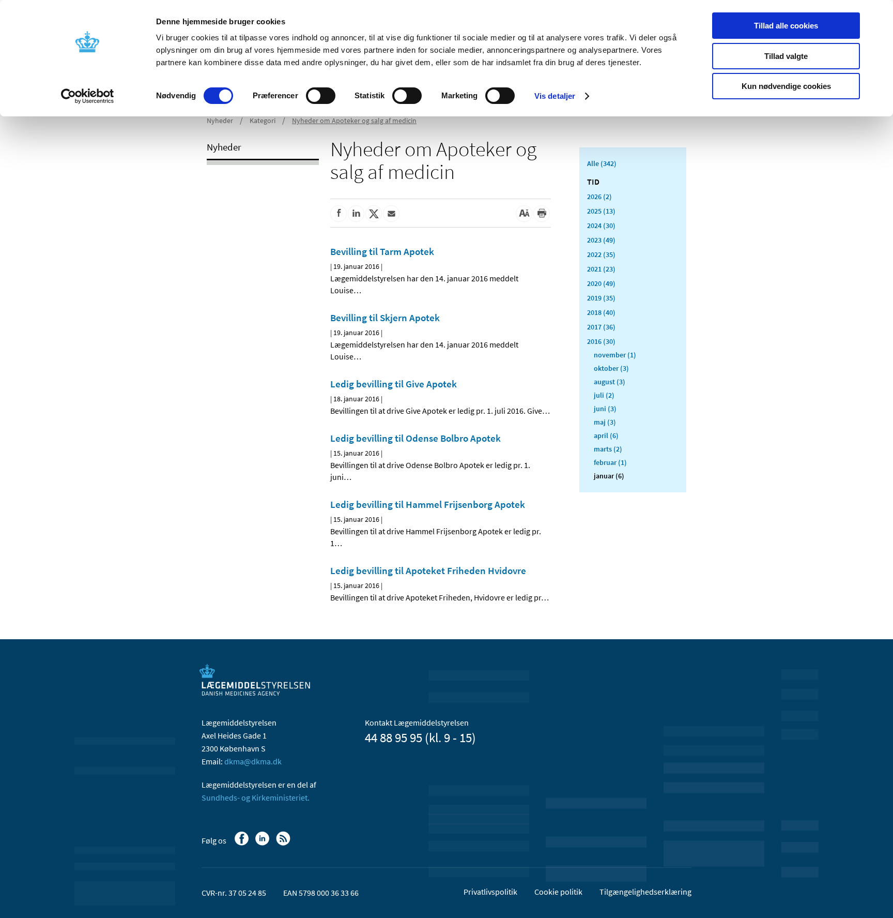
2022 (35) (601, 254)
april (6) (606, 435)
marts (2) (608, 449)
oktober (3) (611, 368)
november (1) (615, 354)
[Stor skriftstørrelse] (524, 213)
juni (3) (605, 408)
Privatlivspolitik (490, 891)
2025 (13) (601, 211)
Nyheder (220, 120)
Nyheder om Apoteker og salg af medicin (354, 120)
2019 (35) (601, 298)
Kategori (262, 120)
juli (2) (604, 395)
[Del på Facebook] (338, 213)
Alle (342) (602, 163)
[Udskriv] (541, 213)
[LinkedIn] (263, 843)
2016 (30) (601, 341)
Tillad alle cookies (786, 25)
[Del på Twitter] (373, 213)
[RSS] (284, 843)
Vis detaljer (554, 96)
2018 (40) (601, 312)
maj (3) (605, 422)
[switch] (320, 95)
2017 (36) (601, 327)
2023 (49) (601, 240)
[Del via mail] (391, 213)
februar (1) (610, 462)
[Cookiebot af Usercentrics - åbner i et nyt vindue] (87, 96)
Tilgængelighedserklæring (645, 891)
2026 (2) (599, 196)
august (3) (609, 381)
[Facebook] (242, 843)
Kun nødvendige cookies (786, 86)
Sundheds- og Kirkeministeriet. (256, 797)
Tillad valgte (786, 56)
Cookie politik (558, 891)
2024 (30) (601, 225)
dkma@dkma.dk (253, 761)
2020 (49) (601, 283)
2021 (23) (601, 269)
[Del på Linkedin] (356, 213)
